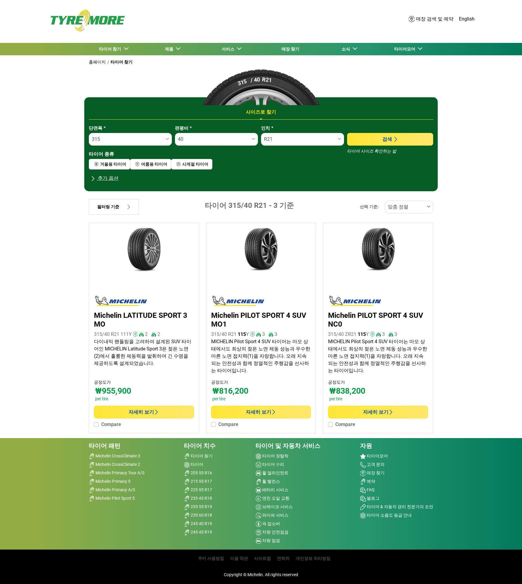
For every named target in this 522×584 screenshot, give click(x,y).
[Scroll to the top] (506, 571)
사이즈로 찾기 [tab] (261, 112)
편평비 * (183, 128)
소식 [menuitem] (347, 49)
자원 (366, 446)
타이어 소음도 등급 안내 (389, 515)
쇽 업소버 (270, 523)
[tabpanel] (261, 155)
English (467, 19)
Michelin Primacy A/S (115, 489)
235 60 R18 (201, 515)
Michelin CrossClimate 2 (117, 464)
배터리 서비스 (274, 489)
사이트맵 (262, 558)
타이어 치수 (200, 446)
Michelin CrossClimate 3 (117, 455)
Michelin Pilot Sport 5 (115, 498)
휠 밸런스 (270, 481)
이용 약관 (239, 558)
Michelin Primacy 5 (112, 481)
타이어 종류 (101, 154)
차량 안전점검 (274, 532)
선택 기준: (369, 206)
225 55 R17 (201, 489)
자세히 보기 (141, 412)
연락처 (283, 558)
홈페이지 (97, 62)
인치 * (267, 128)
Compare (111, 424)
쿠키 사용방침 (211, 558)
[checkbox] (109, 164)
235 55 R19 (201, 506)
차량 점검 (270, 540)
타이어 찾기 (122, 62)
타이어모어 (377, 455)
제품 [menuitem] (170, 49)
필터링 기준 (108, 206)
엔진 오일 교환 (275, 498)
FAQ (370, 489)
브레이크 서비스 (277, 506)
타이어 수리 (272, 464)
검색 (387, 139)
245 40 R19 (201, 523)
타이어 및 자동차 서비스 (288, 446)
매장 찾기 (375, 472)
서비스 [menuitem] (229, 49)
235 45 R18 (201, 498)
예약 (370, 481)
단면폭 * (97, 128)
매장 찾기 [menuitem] (290, 49)
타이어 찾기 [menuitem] (111, 49)
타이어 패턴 (105, 446)
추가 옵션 (107, 178)
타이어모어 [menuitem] (405, 49)
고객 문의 (375, 464)
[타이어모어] (86, 21)
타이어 (196, 464)
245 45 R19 (201, 532)
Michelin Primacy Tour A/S (119, 472)
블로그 (372, 498)
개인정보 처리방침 (313, 558)
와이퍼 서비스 (274, 515)
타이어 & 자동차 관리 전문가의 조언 (399, 506)
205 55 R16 (201, 472)
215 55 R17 (201, 481)
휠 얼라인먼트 (274, 472)
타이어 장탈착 (274, 455)
